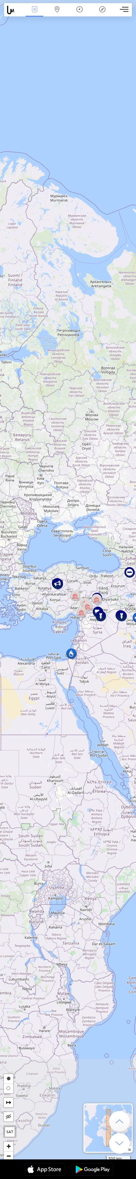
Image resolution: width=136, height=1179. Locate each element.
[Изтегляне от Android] (93, 1170)
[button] (96, 599)
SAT (10, 1132)
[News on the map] (13, 10)
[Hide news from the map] (8, 1116)
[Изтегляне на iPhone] (45, 1170)
